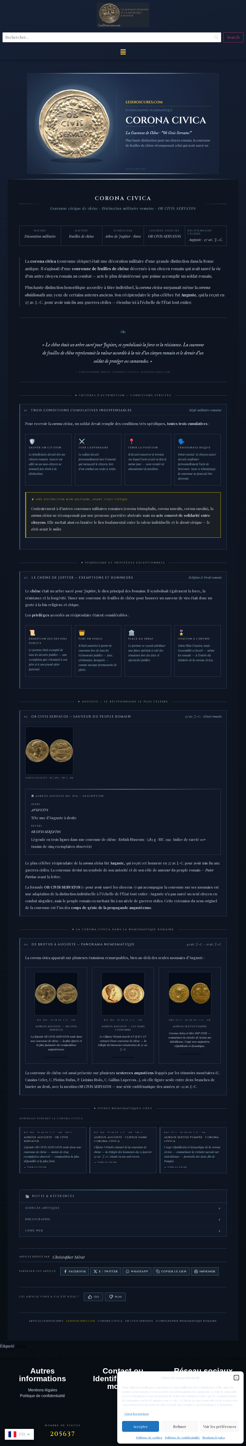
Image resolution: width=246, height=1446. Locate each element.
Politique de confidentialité (182, 1437)
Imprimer (207, 1271)
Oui (96, 1297)
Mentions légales (213, 1437)
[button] (236, 1377)
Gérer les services (136, 1413)
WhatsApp (139, 1271)
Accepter (140, 1426)
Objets (20, 1345)
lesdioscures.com (80, 1321)
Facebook (77, 1271)
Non (118, 1297)
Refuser (179, 1426)
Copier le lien (173, 1271)
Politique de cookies (149, 1437)
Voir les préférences (219, 1426)
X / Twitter (108, 1271)
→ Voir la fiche (56, 1056)
